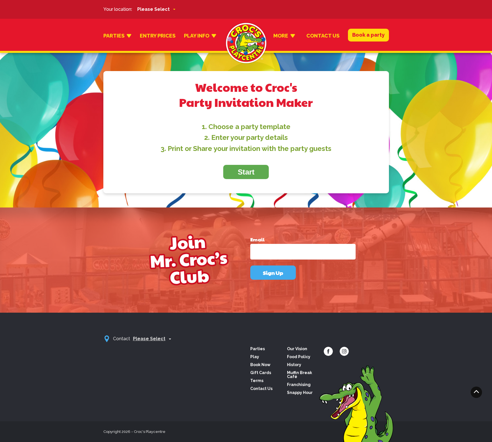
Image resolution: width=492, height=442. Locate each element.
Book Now (260, 364)
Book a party (368, 35)
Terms (256, 380)
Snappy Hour (300, 392)
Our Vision (297, 348)
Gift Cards (260, 372)
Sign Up (273, 272)
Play (254, 356)
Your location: (117, 9)
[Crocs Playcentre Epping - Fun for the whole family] (246, 36)
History (294, 364)
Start (246, 172)
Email (257, 239)
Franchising (299, 384)
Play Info (196, 36)
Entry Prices (157, 36)
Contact (121, 338)
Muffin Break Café (299, 374)
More (280, 36)
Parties (113, 36)
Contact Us (322, 36)
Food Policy (298, 356)
